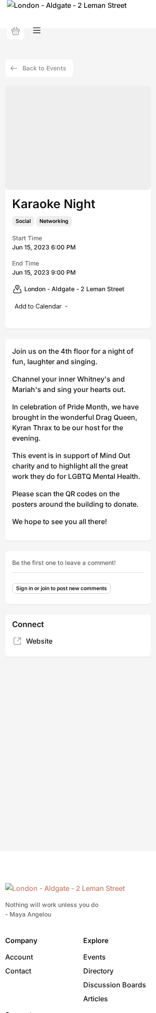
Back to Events (44, 68)
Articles (95, 998)
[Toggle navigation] (37, 30)
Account (19, 957)
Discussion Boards (114, 984)
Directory (98, 971)
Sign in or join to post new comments (61, 588)
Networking (53, 221)
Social (23, 221)
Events (94, 957)
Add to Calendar (38, 306)
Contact (18, 971)
